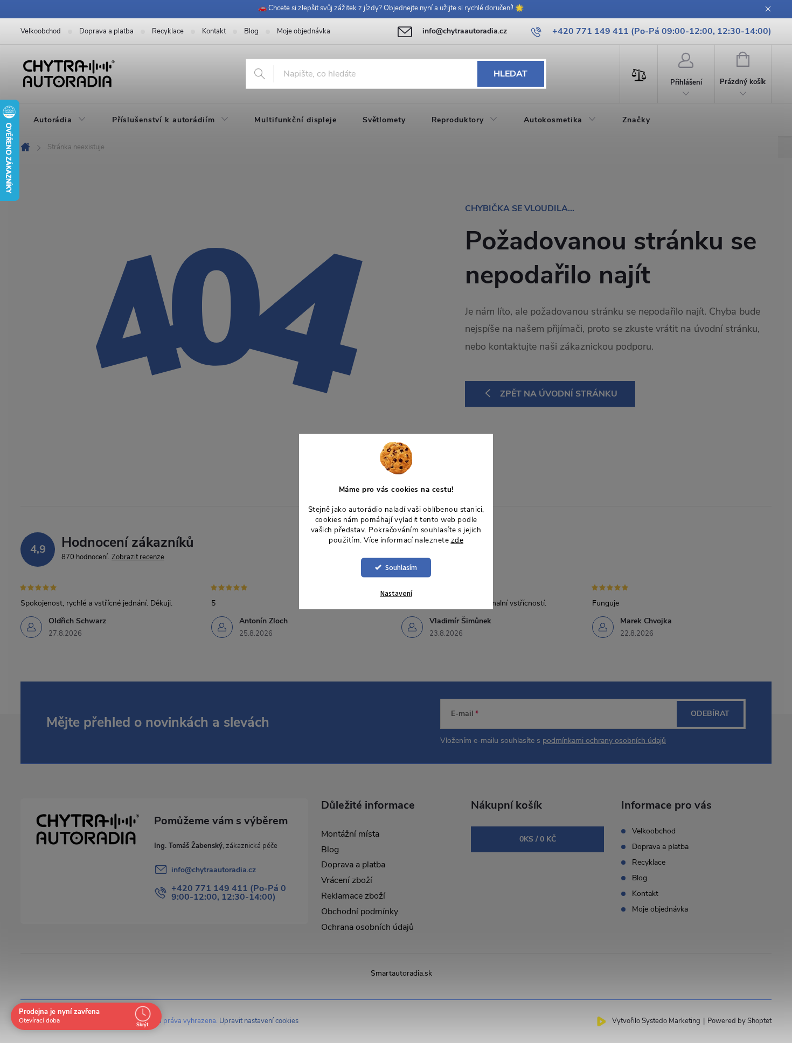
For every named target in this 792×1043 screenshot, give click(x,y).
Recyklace (168, 31)
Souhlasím (401, 567)
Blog (251, 31)
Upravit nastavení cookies (258, 1021)
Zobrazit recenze (138, 557)
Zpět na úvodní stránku (558, 394)
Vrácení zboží (346, 880)
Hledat (510, 74)
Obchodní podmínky (359, 911)
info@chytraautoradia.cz (213, 870)
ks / (537, 839)
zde (457, 540)
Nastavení (396, 593)
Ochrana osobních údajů (367, 927)
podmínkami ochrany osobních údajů (604, 740)
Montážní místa (350, 834)
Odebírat (710, 713)
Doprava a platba (106, 31)
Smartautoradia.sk (401, 973)
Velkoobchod (40, 31)
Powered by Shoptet (739, 1021)
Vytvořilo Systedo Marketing (656, 1021)
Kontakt (214, 31)
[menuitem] (59, 120)
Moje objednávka (303, 31)
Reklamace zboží (353, 896)
